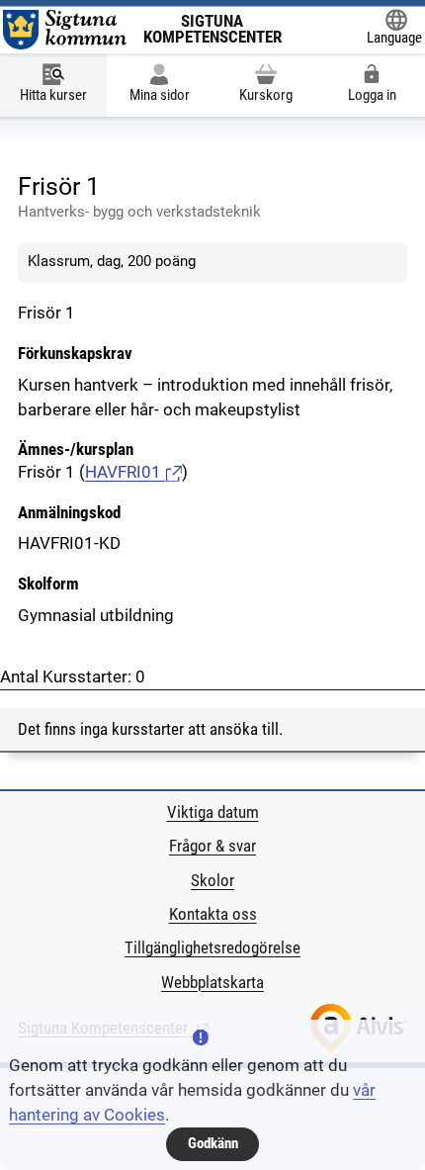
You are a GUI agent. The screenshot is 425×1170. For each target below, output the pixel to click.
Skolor (212, 880)
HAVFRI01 (125, 472)
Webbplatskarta (212, 982)
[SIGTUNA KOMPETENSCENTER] (65, 30)
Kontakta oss (213, 914)
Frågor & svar (212, 846)
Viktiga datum (213, 812)
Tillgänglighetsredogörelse (212, 948)
